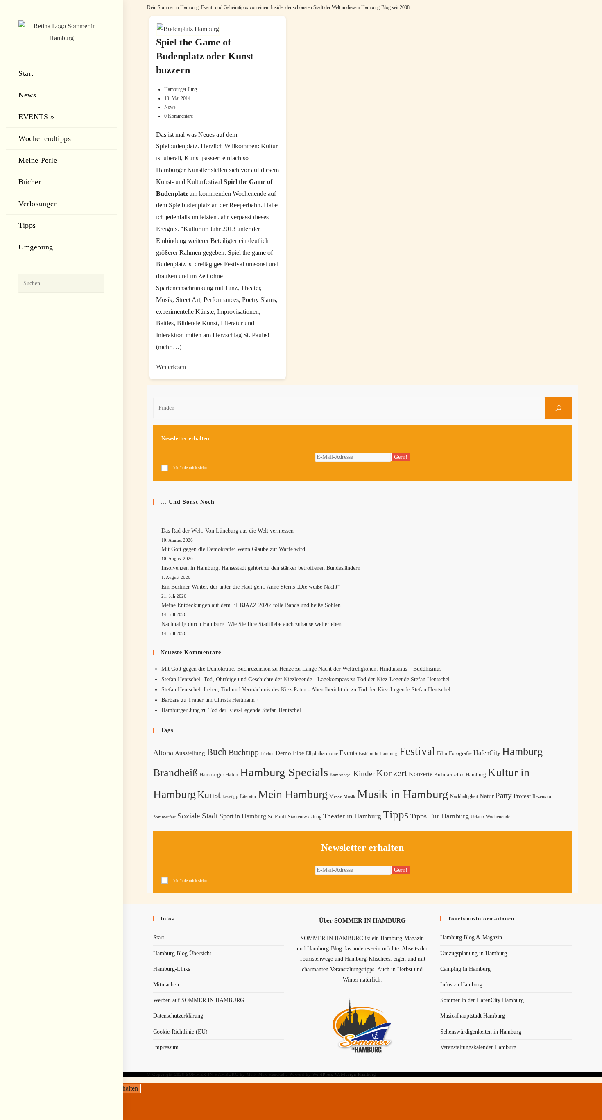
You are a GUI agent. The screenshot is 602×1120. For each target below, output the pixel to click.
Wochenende (498, 817)
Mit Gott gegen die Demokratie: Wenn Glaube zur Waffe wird (233, 549)
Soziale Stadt (197, 816)
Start (158, 937)
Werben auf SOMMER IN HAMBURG (198, 1000)
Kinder (364, 773)
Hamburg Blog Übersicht (182, 953)
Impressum (166, 1047)
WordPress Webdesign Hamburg (344, 1074)
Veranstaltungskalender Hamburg (478, 1047)
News (170, 107)
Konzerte (420, 774)
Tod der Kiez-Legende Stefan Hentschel (403, 679)
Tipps (396, 815)
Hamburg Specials (284, 772)
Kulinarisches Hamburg (460, 774)
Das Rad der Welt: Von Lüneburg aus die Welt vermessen (227, 531)
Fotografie (460, 753)
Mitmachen (166, 985)
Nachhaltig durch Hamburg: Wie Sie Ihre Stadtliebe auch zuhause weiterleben (251, 624)
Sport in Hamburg (243, 816)
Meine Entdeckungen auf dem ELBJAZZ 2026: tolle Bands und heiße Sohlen (251, 605)
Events (348, 752)
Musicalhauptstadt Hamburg (472, 1016)
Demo (283, 753)
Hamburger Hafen (218, 774)
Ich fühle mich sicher (190, 467)
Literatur (248, 796)
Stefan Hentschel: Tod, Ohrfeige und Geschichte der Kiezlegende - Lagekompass (255, 679)
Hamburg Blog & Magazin (471, 937)
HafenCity (486, 752)
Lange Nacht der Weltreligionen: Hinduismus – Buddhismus (371, 669)
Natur (487, 796)
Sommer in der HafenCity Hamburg (482, 1000)
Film (442, 753)
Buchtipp (244, 752)
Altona (163, 752)
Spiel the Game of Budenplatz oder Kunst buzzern (204, 56)
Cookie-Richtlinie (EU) (180, 1032)
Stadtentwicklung (304, 816)
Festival (417, 751)
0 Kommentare (178, 116)
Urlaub (477, 817)
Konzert (391, 773)
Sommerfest (164, 816)
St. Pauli (277, 817)
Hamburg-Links (171, 969)
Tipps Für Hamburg (439, 816)
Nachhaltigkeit (464, 796)
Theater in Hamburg (352, 816)
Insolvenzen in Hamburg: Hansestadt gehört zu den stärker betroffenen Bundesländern (260, 568)
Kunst (209, 794)
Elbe (298, 753)
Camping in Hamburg (465, 969)
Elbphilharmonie (322, 753)
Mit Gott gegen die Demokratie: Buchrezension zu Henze (227, 669)
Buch (217, 752)
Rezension (542, 796)
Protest (522, 796)
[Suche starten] (94, 283)
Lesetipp (230, 796)
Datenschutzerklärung (178, 1016)
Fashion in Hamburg (378, 753)
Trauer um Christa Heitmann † (223, 700)
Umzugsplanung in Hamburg (473, 953)
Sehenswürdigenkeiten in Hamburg (480, 1032)
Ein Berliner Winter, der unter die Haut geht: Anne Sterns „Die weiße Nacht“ (250, 587)
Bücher (267, 753)
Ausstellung (190, 753)
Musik (349, 796)
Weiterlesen (171, 366)
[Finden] (558, 408)
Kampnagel (340, 774)
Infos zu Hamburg (461, 985)
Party (504, 795)
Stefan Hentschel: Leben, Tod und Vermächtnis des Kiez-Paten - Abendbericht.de (255, 690)
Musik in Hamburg (402, 793)
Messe (335, 796)
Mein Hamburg (293, 794)
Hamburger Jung (180, 89)
